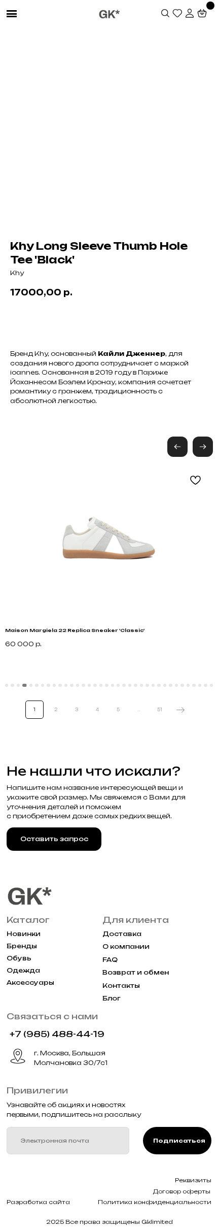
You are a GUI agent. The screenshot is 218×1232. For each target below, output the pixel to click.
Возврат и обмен (135, 972)
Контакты (121, 985)
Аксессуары (30, 982)
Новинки (24, 934)
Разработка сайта (38, 1202)
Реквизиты (193, 1180)
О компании (126, 946)
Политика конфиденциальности (154, 1202)
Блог (111, 998)
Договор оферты (181, 1191)
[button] (203, 447)
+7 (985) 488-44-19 (57, 1034)
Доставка (121, 934)
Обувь (19, 958)
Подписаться (179, 1140)
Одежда (23, 970)
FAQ (110, 959)
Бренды (22, 946)
